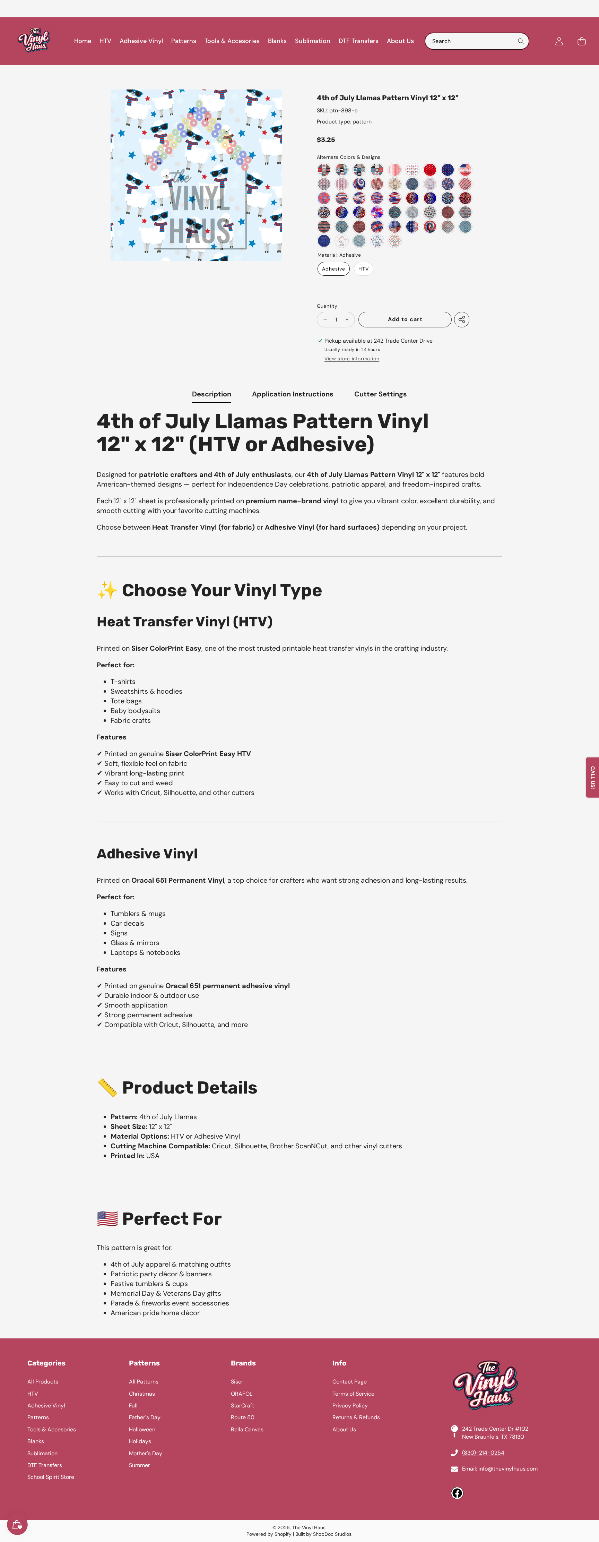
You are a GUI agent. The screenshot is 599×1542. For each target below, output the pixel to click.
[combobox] (477, 41)
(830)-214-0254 (483, 1452)
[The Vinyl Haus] (34, 41)
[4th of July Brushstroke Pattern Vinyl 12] (342, 198)
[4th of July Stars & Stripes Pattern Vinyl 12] (324, 227)
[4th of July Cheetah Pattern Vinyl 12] (412, 198)
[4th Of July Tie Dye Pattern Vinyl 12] (359, 184)
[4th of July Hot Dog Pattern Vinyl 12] (395, 241)
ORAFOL (241, 1393)
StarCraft (242, 1405)
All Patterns (143, 1381)
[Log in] (559, 41)
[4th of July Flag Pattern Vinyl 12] (448, 212)
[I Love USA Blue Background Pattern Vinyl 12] (448, 170)
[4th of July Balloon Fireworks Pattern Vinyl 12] (448, 184)
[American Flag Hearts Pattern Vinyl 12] (324, 184)
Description (211, 394)
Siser (237, 1381)
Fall (133, 1405)
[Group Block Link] (299, 1429)
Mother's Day (145, 1453)
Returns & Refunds (356, 1417)
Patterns (38, 1417)
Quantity (327, 306)
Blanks (35, 1441)
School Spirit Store (50, 1477)
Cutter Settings (380, 394)
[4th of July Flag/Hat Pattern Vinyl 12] (342, 227)
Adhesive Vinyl (46, 1405)
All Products (42, 1381)
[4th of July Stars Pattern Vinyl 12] (430, 212)
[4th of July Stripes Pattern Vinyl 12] (465, 184)
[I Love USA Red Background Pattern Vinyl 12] (430, 170)
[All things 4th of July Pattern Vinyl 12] (430, 184)
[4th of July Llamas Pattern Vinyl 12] (377, 241)
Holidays (140, 1441)
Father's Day (144, 1417)
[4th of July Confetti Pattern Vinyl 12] (324, 198)
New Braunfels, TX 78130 (493, 1436)
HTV (363, 269)
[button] (22, 9)
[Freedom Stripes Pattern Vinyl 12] (395, 170)
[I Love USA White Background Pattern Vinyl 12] (412, 170)
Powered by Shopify (269, 1534)
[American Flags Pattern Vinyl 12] (342, 184)
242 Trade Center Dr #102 (495, 1428)
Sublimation (42, 1453)
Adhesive (333, 269)
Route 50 (242, 1417)
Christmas (142, 1393)
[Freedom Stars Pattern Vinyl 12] (395, 184)
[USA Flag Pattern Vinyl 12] (465, 170)
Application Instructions (292, 394)
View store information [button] (351, 358)
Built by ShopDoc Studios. (324, 1534)
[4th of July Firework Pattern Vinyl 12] (377, 212)
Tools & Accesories (51, 1429)
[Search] (521, 41)
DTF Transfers (44, 1465)
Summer (139, 1465)
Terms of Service (353, 1393)
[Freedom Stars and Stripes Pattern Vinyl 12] (377, 184)
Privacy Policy (350, 1405)
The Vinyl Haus (308, 1527)
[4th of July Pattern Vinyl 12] (412, 212)
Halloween (142, 1429)
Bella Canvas (247, 1429)
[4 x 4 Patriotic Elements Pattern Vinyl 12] (324, 170)
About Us (344, 1429)
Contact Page (349, 1381)
